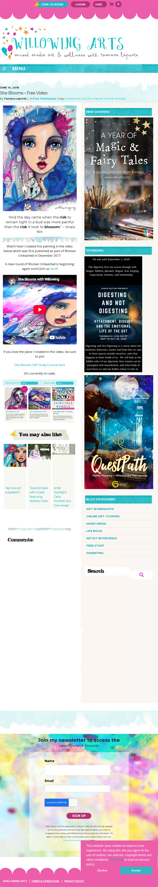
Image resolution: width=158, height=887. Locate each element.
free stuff (95, 545)
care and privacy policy (76, 840)
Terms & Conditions (45, 881)
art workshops (100, 509)
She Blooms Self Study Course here (39, 365)
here (53, 269)
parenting (95, 553)
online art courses (103, 516)
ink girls (87, 98)
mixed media (96, 523)
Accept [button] (136, 870)
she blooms (73, 98)
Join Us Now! (52, 4)
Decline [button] (102, 870)
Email (49, 781)
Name (49, 761)
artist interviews (101, 538)
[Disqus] (40, 594)
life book (94, 531)
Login (80, 4)
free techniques (44, 98)
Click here (117, 859)
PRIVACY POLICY (74, 881)
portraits (120, 98)
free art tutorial (103, 98)
